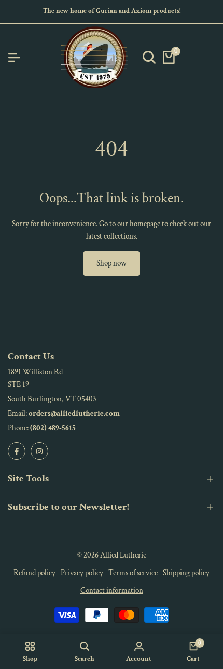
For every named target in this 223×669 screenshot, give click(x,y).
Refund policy (34, 573)
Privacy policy (82, 573)
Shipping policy (186, 573)
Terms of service (133, 573)
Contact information (111, 590)
